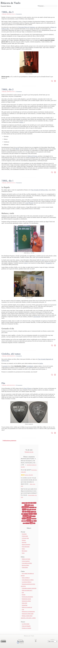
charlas (41, 363)
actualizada (30, 366)
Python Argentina (34, 518)
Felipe (28, 511)
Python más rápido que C (27, 590)
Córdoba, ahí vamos (11, 353)
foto (23, 511)
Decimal (23, 594)
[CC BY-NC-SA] (3, 642)
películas (26, 516)
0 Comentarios (19, 14)
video (34, 523)
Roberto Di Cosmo (32, 156)
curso (35, 507)
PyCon (24, 518)
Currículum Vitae (25, 538)
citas (26, 505)
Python (28, 518)
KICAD (17, 149)
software (29, 520)
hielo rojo (32, 511)
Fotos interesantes (25, 546)
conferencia (25, 507)
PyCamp (33, 516)
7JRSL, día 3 (7, 12)
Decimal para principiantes (27, 596)
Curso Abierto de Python (27, 563)
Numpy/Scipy (24, 605)
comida (28, 505)
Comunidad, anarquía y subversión (29, 588)
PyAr (30, 516)
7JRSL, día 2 (7, 89)
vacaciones (27, 523)
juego (35, 511)
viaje (31, 523)
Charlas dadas (25, 536)
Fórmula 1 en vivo (29, 452)
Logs (23, 609)
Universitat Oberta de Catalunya (26, 27)
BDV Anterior (24, 550)
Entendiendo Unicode (26, 598)
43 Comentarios (19, 385)
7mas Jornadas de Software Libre (39, 190)
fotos (25, 511)
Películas (24, 540)
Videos (23, 548)
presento (5, 366)
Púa (3, 383)
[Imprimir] (55, 81)
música (31, 514)
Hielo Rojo (24, 542)
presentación (37, 316)
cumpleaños (32, 507)
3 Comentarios (19, 182)
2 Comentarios (19, 91)
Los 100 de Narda (25, 623)
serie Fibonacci (29, 203)
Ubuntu (24, 523)
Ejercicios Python (25, 565)
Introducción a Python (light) (27, 613)
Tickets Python (25, 567)
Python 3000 (24, 603)
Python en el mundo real (27, 607)
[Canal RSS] (35, 641)
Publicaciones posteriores (9, 440)
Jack (43, 260)
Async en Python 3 (26, 577)
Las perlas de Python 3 (26, 581)
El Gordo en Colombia (26, 628)
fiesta (35, 509)
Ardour (26, 263)
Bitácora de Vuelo (10, 3)
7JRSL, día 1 (7, 180)
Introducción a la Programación (28, 611)
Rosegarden (49, 263)
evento (30, 509)
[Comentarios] (52, 81)
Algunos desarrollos (26, 544)
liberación (26, 513)
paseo (34, 513)
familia (33, 509)
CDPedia (24, 509)
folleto (21, 122)
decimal (28, 509)
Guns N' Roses (27, 388)
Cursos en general (26, 561)
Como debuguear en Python (28, 579)
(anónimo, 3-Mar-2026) (29, 474)
